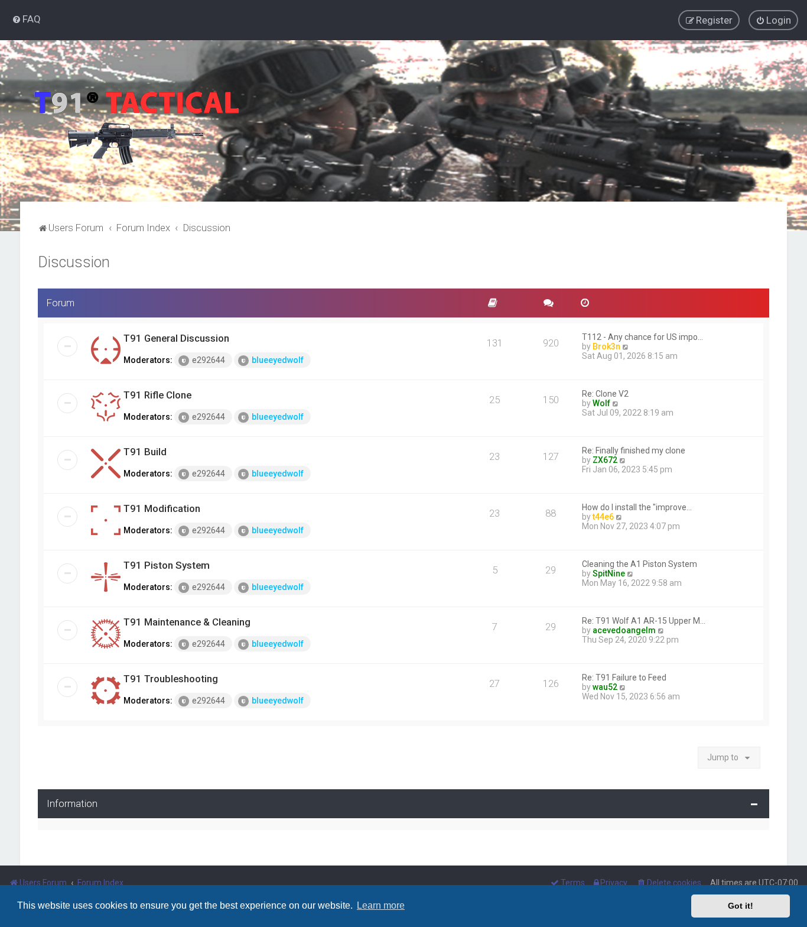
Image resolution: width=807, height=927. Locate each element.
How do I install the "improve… (637, 507)
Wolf (601, 403)
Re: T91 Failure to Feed (624, 677)
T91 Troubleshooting (170, 679)
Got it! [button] (740, 905)
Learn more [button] (381, 905)
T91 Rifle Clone (157, 395)
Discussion (74, 262)
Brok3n (606, 346)
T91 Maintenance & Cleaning (186, 622)
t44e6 (603, 516)
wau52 (605, 687)
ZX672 (605, 460)
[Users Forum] (136, 121)
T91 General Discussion (176, 338)
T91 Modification (161, 508)
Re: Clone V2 (605, 393)
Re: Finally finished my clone (633, 450)
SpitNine (609, 573)
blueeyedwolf (278, 360)
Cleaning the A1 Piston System (639, 564)
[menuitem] (26, 19)
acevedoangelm (624, 630)
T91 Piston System (166, 565)
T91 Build (145, 452)
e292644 (208, 360)
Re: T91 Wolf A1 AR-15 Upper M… (643, 620)
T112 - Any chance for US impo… (642, 337)
